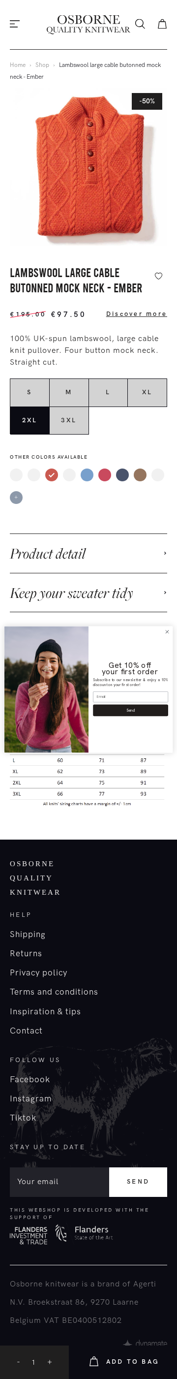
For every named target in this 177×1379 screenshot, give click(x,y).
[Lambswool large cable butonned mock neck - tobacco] (140, 475)
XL (147, 392)
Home (18, 65)
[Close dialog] (167, 631)
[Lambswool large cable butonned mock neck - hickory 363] (69, 475)
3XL (69, 420)
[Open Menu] (15, 25)
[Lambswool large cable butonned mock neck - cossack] (16, 475)
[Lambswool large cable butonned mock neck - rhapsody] (122, 475)
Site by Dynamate (145, 1344)
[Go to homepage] (88, 24)
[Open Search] (140, 25)
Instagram (31, 1099)
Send (138, 1182)
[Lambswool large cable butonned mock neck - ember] (51, 475)
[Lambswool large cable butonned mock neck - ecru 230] (34, 475)
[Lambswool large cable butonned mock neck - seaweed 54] (157, 475)
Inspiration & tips (45, 1012)
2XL (30, 420)
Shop (42, 65)
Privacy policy (38, 973)
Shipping (28, 935)
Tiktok (23, 1118)
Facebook (30, 1080)
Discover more (136, 314)
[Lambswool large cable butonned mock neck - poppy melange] (104, 475)
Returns (26, 954)
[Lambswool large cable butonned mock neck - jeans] (87, 475)
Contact (26, 1031)
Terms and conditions (54, 992)
